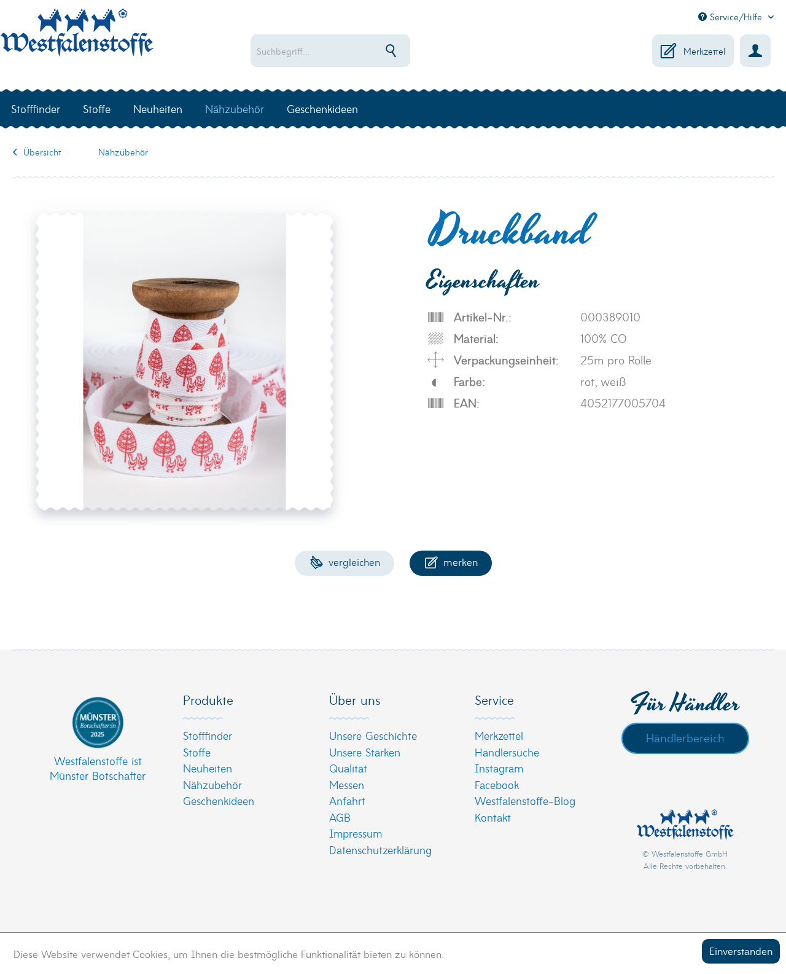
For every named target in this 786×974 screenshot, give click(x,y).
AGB (340, 817)
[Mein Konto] (755, 50)
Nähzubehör (212, 784)
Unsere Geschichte (373, 735)
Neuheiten (207, 768)
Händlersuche (507, 752)
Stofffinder (207, 735)
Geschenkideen (218, 800)
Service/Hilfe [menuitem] (736, 16)
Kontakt (493, 817)
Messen (346, 784)
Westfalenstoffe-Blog (525, 800)
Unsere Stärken (364, 752)
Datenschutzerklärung (380, 849)
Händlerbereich (685, 737)
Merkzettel (499, 735)
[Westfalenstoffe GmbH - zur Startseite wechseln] (77, 39)
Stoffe (197, 752)
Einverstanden (740, 950)
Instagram (499, 768)
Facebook (497, 784)
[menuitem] (360, 50)
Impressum (355, 833)
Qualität (348, 768)
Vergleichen (352, 561)
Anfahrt (347, 800)
